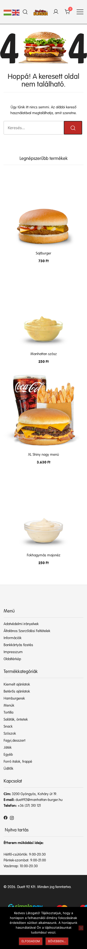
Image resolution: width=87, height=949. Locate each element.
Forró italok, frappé (18, 761)
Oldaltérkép (12, 659)
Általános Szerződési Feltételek (27, 631)
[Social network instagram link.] (12, 817)
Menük (9, 705)
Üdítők (8, 768)
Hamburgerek (14, 698)
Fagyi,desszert (14, 740)
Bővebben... (57, 941)
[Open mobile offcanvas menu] (80, 12)
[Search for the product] (73, 128)
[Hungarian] (8, 12)
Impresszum (13, 652)
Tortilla (8, 712)
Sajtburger (43, 253)
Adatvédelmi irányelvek (21, 624)
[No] (81, 928)
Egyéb (8, 754)
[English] (16, 12)
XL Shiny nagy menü (43, 454)
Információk (13, 638)
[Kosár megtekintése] (68, 12)
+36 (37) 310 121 (29, 805)
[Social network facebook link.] (5, 817)
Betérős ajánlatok (17, 691)
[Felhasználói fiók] (56, 12)
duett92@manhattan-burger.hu (39, 800)
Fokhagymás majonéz (43, 555)
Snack (8, 726)
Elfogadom (31, 941)
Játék (8, 747)
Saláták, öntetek (16, 719)
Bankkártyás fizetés (18, 645)
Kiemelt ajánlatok (17, 684)
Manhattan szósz (43, 354)
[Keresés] (25, 12)
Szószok (10, 733)
